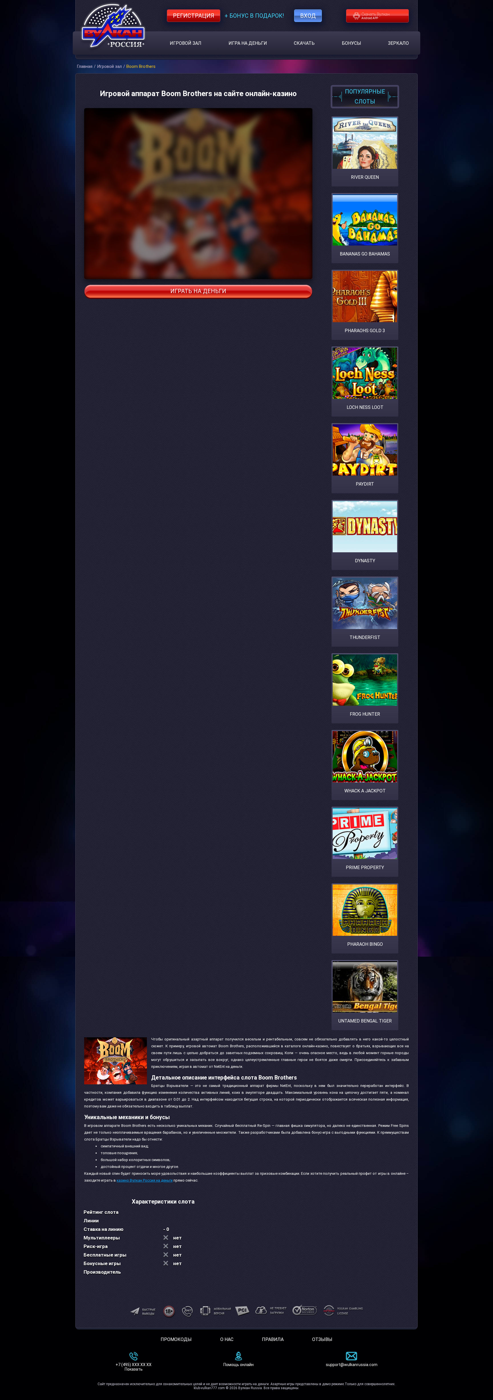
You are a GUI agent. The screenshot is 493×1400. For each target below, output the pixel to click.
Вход (308, 15)
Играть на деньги (198, 291)
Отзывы (322, 1339)
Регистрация (193, 15)
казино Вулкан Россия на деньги (145, 1180)
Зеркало (398, 43)
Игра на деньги (248, 43)
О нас (226, 1339)
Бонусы (351, 43)
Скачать (304, 43)
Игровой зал (185, 43)
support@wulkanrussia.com (351, 1364)
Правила (273, 1339)
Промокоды (176, 1339)
